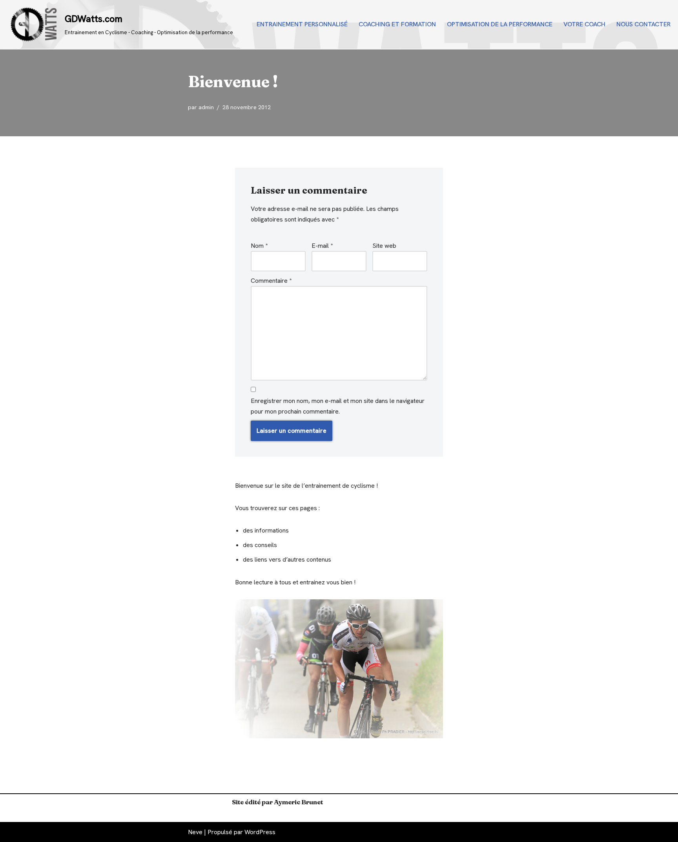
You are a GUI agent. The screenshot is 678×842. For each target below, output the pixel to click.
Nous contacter (643, 24)
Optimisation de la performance (499, 24)
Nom (259, 246)
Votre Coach (584, 24)
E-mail (322, 246)
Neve (195, 832)
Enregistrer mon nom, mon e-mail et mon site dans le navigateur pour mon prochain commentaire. (338, 406)
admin (206, 107)
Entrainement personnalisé (302, 24)
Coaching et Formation (397, 24)
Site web (384, 246)
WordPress (259, 832)
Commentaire (271, 280)
